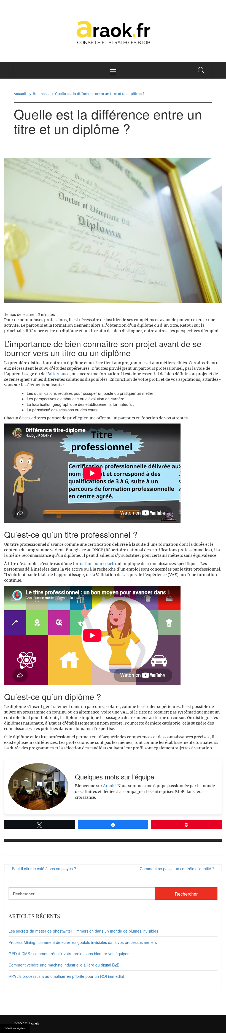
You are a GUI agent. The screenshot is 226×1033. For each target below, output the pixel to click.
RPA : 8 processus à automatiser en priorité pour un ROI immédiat (66, 976)
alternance (59, 373)
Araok (108, 785)
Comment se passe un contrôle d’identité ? (177, 868)
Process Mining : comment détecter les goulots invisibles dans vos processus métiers (83, 942)
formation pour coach (93, 563)
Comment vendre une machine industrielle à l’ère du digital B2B (64, 965)
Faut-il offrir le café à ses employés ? (44, 868)
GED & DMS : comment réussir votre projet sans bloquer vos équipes (69, 953)
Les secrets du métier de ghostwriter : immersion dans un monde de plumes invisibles (83, 931)
